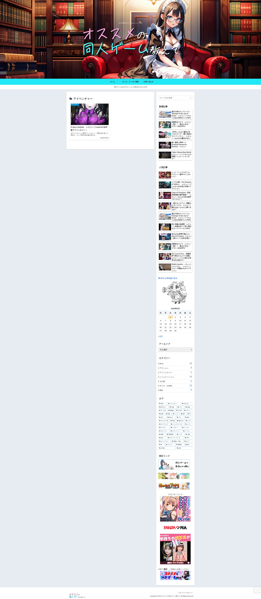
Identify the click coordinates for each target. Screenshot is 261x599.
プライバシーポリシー (185, 593)
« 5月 (160, 336)
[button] (190, 98)
